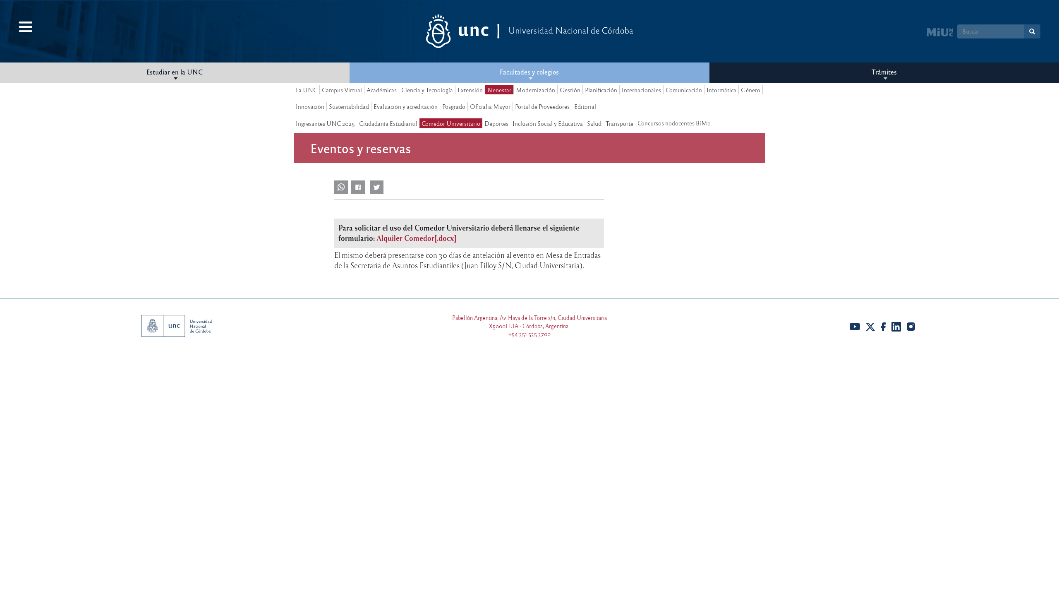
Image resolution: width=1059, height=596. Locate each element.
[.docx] (416, 238)
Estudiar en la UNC (174, 72)
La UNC (306, 90)
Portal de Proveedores (542, 106)
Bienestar (499, 90)
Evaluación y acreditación (406, 106)
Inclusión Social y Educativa (548, 123)
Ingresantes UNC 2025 (325, 123)
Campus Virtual (342, 90)
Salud (594, 123)
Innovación (310, 106)
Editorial (585, 106)
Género (750, 90)
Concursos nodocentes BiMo (674, 123)
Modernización (535, 90)
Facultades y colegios (529, 72)
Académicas (382, 90)
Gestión (570, 90)
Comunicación (684, 90)
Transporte (619, 123)
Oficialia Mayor (490, 106)
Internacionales (641, 90)
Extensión (470, 90)
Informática (721, 90)
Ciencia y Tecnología (427, 90)
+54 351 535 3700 (529, 333)
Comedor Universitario (451, 123)
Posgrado (453, 106)
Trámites (884, 72)
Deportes (496, 123)
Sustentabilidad (349, 106)
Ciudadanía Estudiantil (388, 123)
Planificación (601, 90)
